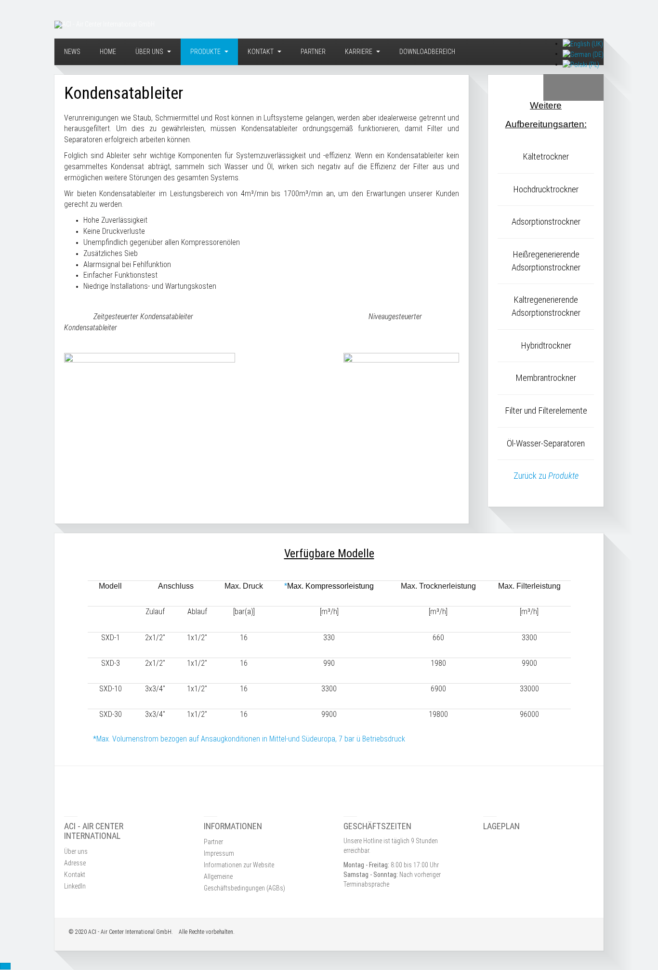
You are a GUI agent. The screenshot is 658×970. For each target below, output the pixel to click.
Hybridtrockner (546, 345)
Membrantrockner (545, 378)
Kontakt (261, 51)
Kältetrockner (546, 156)
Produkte (206, 51)
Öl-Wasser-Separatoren (546, 443)
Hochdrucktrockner (546, 189)
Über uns (150, 51)
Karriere (359, 51)
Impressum (219, 853)
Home (108, 51)
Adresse (75, 863)
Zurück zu (546, 476)
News (72, 51)
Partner (313, 51)
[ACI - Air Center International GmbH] (104, 24)
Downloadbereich (427, 51)
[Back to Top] (5, 966)
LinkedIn (75, 886)
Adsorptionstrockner (546, 221)
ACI (92, 932)
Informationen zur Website (239, 865)
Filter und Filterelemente (546, 410)
